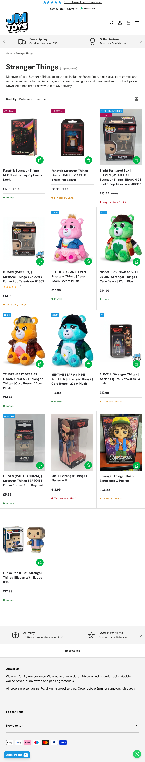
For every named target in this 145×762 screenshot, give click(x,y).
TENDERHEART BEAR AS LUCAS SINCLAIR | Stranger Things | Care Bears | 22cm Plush (23, 381)
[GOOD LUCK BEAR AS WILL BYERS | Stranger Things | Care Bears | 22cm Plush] (121, 239)
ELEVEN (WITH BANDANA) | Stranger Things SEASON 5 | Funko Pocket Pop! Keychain (24, 480)
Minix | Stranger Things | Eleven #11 (69, 478)
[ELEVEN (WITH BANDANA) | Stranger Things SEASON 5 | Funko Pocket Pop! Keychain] (24, 442)
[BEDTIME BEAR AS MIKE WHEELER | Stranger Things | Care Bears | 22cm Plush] (72, 341)
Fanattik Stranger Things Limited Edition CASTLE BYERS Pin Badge (69, 175)
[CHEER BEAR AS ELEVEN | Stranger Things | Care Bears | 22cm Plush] (72, 239)
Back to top (72, 650)
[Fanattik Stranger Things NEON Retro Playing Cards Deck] (24, 137)
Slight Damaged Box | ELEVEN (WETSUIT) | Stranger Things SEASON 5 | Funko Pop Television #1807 (120, 177)
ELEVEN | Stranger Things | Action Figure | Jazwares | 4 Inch (120, 378)
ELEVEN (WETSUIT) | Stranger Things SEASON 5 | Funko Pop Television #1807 (23, 276)
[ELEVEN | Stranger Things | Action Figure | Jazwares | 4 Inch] (121, 341)
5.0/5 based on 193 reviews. (83, 2)
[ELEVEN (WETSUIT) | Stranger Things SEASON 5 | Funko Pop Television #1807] (24, 239)
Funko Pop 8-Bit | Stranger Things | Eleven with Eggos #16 (22, 577)
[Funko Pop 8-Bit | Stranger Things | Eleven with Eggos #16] (24, 540)
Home (9, 53)
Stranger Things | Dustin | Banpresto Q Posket (118, 478)
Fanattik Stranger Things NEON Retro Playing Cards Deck (22, 175)
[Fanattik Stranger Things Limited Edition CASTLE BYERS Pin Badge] (72, 137)
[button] (128, 23)
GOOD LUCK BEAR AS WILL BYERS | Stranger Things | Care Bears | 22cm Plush (119, 276)
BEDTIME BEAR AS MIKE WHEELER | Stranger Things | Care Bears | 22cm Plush (72, 379)
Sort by (11, 99)
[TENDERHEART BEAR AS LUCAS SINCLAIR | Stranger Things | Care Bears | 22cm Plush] (24, 341)
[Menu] (137, 23)
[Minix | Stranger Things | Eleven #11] (72, 442)
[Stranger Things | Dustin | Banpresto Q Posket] (121, 442)
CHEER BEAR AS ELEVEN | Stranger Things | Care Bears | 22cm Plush (69, 276)
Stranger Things (24, 53)
